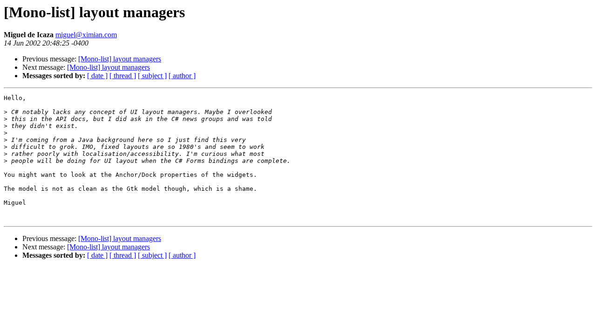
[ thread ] (122, 76)
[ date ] (97, 76)
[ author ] (182, 76)
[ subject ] (152, 76)
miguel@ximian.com (86, 35)
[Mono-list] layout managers (119, 59)
